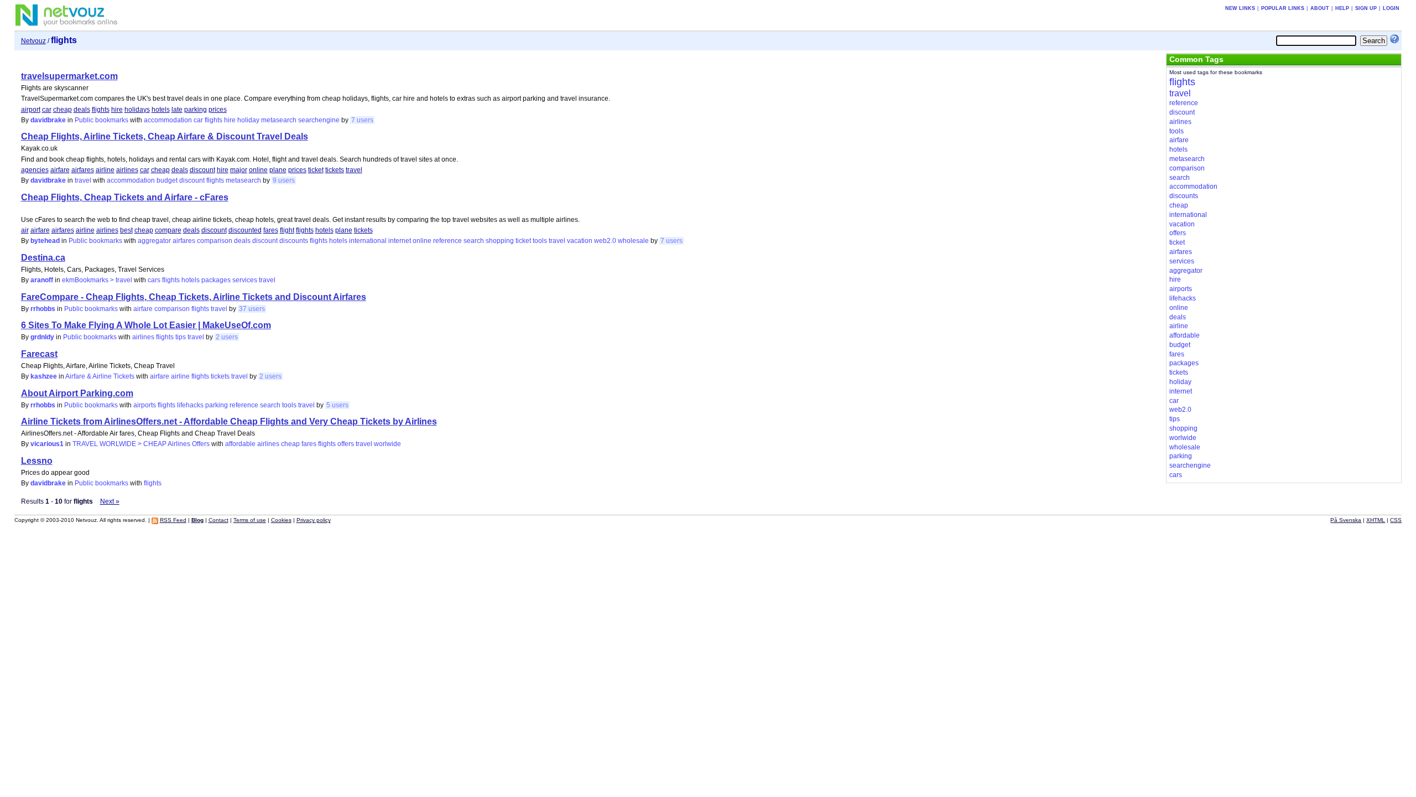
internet (399, 241)
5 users (337, 405)
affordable (240, 444)
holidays (137, 109)
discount (202, 170)
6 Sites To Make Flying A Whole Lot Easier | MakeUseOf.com (146, 325)
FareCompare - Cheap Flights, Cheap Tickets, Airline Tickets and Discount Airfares (193, 297)
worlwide (387, 444)
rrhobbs (42, 309)
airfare (60, 170)
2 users (227, 337)
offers (345, 444)
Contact (218, 520)
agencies (35, 170)
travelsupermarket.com (69, 76)
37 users (252, 309)
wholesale (633, 241)
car (46, 109)
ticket (316, 170)
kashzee (43, 376)
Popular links (1282, 8)
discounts (293, 241)
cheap (62, 109)
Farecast (39, 354)
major (238, 170)
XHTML (1375, 520)
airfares (82, 170)
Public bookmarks (101, 120)
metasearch (278, 120)
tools (540, 241)
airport (30, 109)
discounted (245, 230)
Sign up (1366, 8)
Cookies (281, 520)
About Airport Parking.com (77, 393)
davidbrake (48, 120)
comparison (214, 241)
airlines (127, 170)
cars (154, 280)
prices (218, 109)
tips (180, 337)
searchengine (319, 120)
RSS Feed (173, 520)
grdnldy (42, 337)
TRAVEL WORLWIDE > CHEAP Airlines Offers (141, 444)
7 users (362, 120)
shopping (500, 241)
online (258, 170)
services (244, 280)
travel (354, 170)
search (474, 241)
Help (1342, 8)
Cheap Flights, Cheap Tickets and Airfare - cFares (124, 197)
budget (167, 180)
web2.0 (605, 241)
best (126, 230)
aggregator (154, 241)
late (177, 109)
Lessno (37, 460)
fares (270, 230)
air (25, 230)
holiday (248, 120)
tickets (334, 170)
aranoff (41, 280)
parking (195, 109)
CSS (1396, 520)
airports (144, 405)
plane (278, 170)
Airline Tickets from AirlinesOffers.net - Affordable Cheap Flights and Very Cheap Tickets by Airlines (229, 421)
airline (105, 170)
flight (287, 230)
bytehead (45, 241)
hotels (161, 109)
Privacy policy (313, 520)
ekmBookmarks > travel (97, 280)
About (1319, 8)
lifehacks (190, 405)
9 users (284, 180)
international (368, 241)
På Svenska (1345, 520)
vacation (579, 241)
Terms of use (249, 520)
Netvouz (33, 41)
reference (447, 241)
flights (101, 109)
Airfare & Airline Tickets (99, 376)
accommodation (168, 120)
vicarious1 (47, 444)
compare (168, 230)
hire (117, 109)
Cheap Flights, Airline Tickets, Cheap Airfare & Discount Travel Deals (164, 136)
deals (82, 109)
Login (1391, 8)
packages (216, 280)
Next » (109, 501)
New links (1240, 8)
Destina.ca (43, 257)
